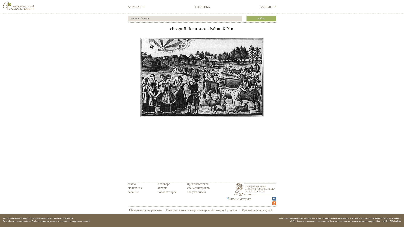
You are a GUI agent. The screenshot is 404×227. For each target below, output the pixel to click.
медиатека (135, 188)
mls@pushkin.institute (391, 221)
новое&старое (167, 192)
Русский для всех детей (257, 210)
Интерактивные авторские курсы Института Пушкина (202, 210)
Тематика (202, 7)
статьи (132, 184)
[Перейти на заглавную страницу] (18, 5)
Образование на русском (145, 210)
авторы (162, 188)
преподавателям (198, 184)
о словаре (163, 184)
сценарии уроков (198, 188)
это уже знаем (196, 192)
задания (133, 192)
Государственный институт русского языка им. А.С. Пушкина (33, 218)
